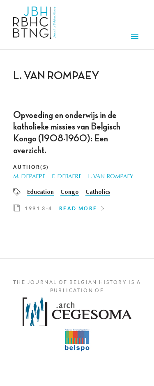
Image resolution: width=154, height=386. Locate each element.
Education (40, 192)
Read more (78, 208)
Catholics (97, 192)
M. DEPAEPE (29, 177)
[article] (77, 164)
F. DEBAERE (66, 177)
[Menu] (136, 38)
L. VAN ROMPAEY (110, 177)
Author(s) (31, 167)
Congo (69, 192)
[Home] (34, 25)
